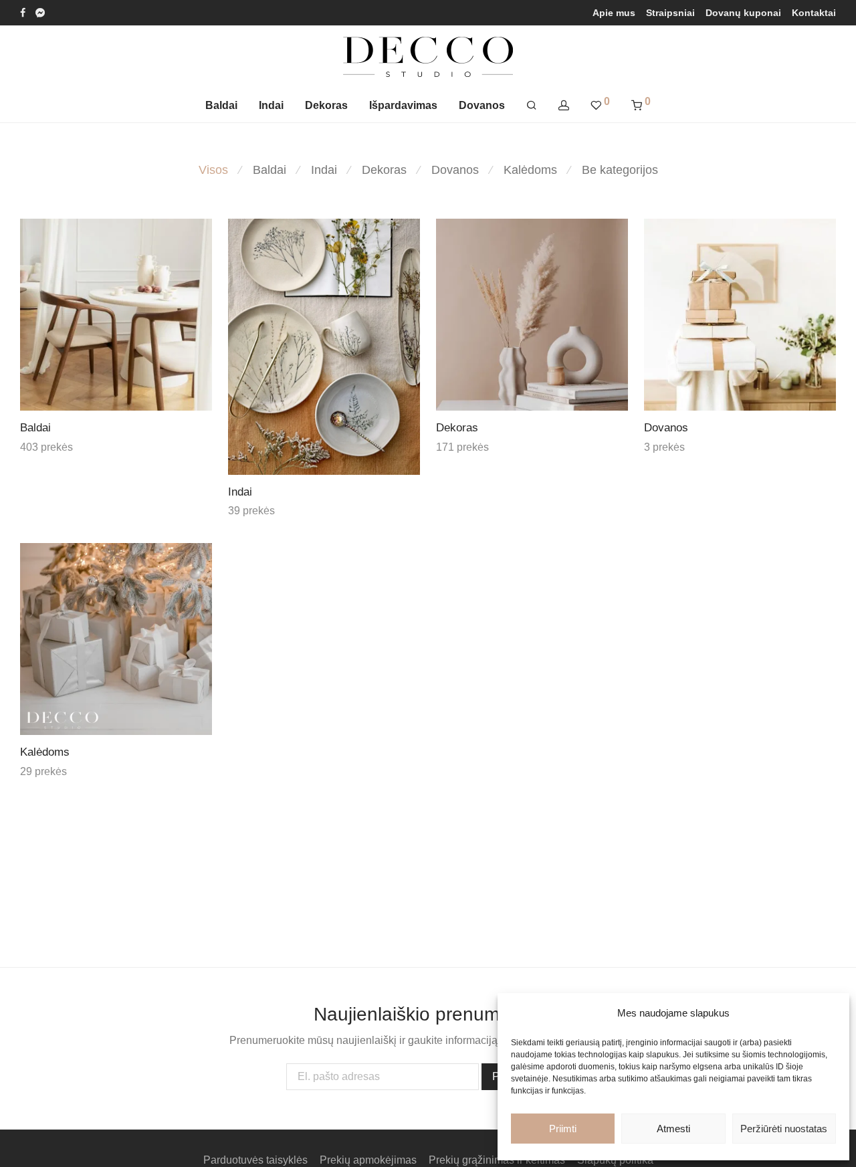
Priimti (562, 1128)
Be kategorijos (620, 170)
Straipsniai (670, 12)
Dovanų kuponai (743, 12)
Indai (271, 105)
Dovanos (482, 105)
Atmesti (673, 1128)
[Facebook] (22, 12)
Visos (213, 170)
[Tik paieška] (532, 105)
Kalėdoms (530, 170)
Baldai (221, 105)
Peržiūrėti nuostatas (783, 1128)
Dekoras (326, 105)
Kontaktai (814, 12)
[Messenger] (40, 12)
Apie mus (614, 12)
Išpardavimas (403, 105)
